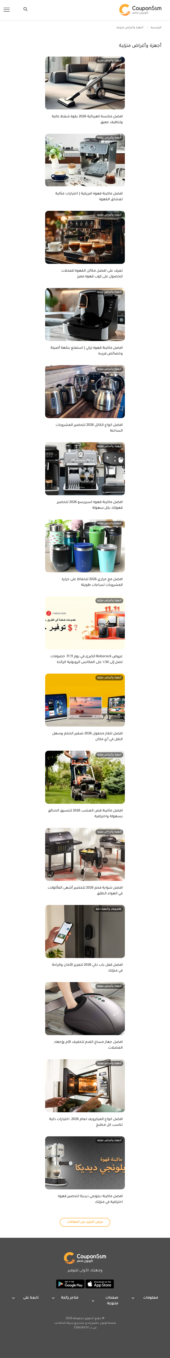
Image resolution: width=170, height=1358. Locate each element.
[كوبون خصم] (140, 10)
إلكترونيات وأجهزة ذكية (108, 909)
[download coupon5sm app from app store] (99, 1284)
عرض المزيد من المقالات (85, 1222)
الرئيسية (156, 27)
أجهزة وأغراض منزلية (109, 60)
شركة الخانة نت (63, 1323)
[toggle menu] (24, 9)
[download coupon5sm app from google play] (70, 1284)
